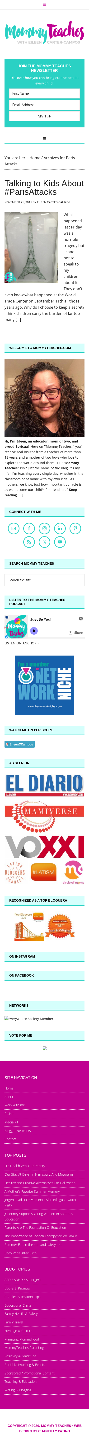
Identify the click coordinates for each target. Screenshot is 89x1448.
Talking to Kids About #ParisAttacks (44, 187)
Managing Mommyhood (22, 1339)
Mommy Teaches (45, 32)
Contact (10, 1139)
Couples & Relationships (23, 1296)
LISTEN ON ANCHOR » (22, 643)
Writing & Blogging (18, 1390)
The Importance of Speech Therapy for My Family (41, 1236)
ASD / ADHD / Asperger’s (23, 1279)
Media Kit (11, 1122)
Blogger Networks (18, 1130)
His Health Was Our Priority (25, 1166)
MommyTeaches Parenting (24, 1347)
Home (9, 1088)
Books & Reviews (17, 1288)
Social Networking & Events (25, 1364)
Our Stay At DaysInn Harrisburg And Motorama (39, 1174)
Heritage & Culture (18, 1330)
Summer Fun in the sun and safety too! (33, 1244)
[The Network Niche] (44, 713)
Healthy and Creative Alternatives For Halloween (40, 1183)
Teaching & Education (21, 1381)
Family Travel (14, 1322)
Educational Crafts (18, 1305)
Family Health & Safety (21, 1313)
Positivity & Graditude (20, 1356)
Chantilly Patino (54, 1431)
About (9, 1096)
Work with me (15, 1105)
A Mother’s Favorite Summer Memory (32, 1191)
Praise (9, 1113)
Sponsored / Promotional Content (30, 1373)
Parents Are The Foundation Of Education (35, 1227)
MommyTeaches (59, 446)
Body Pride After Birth (21, 1253)
